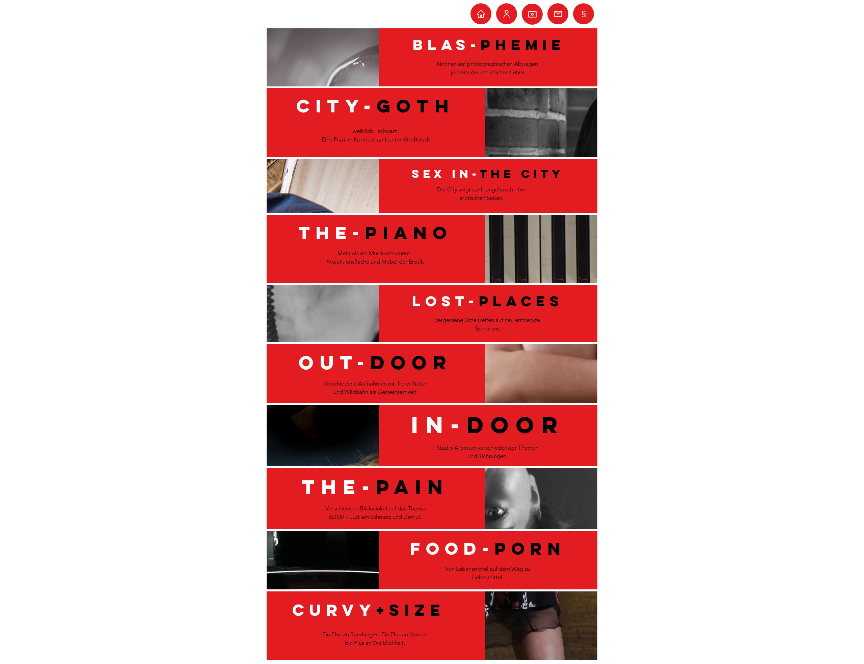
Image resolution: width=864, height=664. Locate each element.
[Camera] (532, 14)
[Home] (480, 13)
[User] (506, 13)
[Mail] (557, 13)
